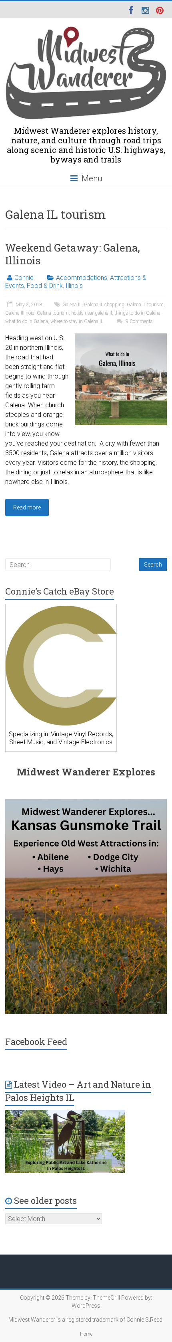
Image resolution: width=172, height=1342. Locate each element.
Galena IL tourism (145, 304)
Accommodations (81, 277)
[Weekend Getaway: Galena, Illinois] (121, 337)
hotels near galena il (91, 313)
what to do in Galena (26, 321)
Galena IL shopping (104, 304)
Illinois (74, 285)
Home (86, 1334)
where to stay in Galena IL (76, 321)
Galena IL (72, 304)
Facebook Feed (36, 1041)
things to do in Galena (137, 313)
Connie (24, 277)
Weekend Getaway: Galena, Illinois (72, 254)
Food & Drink (45, 285)
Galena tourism (53, 313)
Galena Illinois (19, 313)
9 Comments (138, 321)
